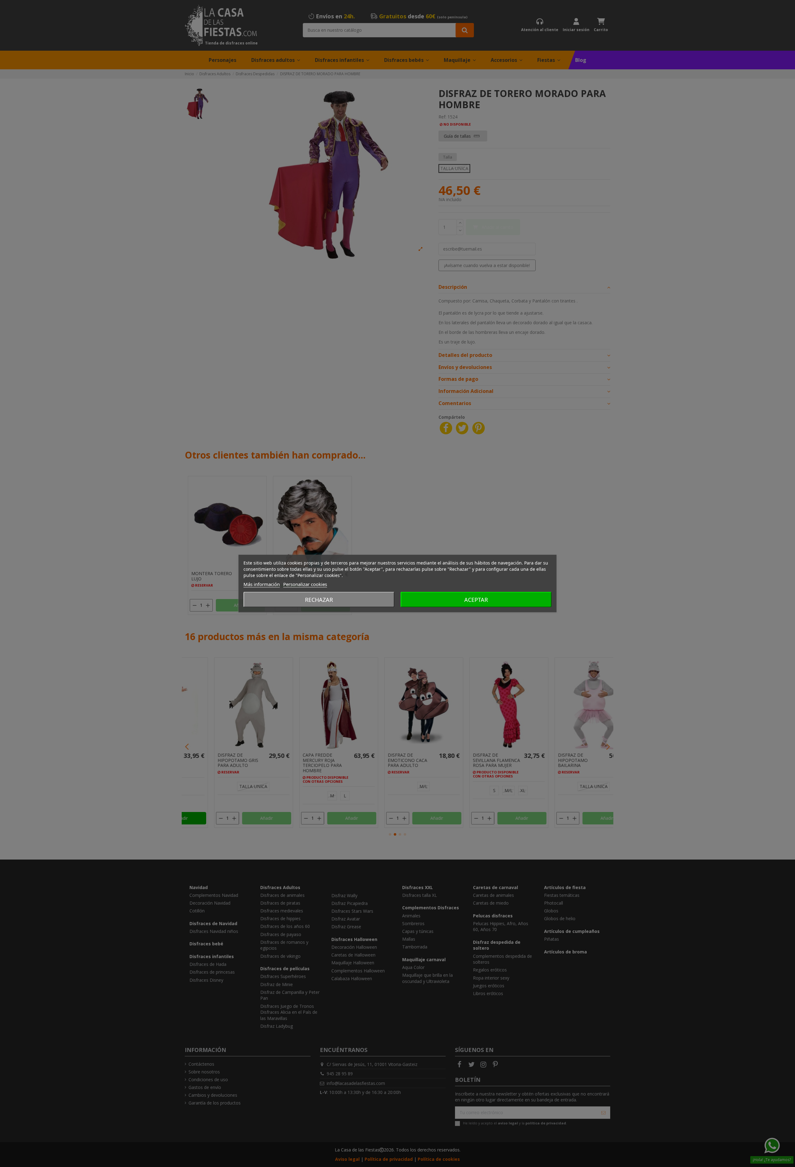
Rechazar (319, 599)
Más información (261, 584)
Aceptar (476, 599)
